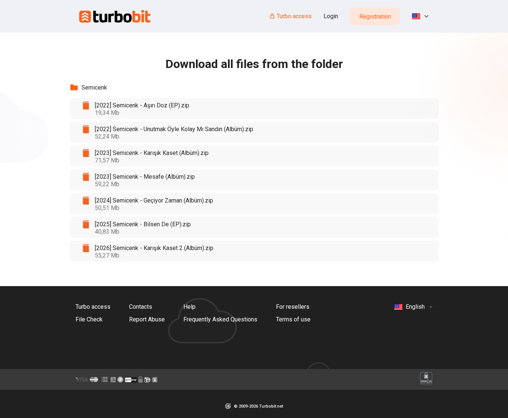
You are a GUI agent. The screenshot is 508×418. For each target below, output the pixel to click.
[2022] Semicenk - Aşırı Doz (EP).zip (142, 105)
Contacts (140, 306)
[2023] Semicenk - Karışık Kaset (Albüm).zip (152, 152)
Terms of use (293, 319)
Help (189, 306)
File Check (89, 319)
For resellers (292, 306)
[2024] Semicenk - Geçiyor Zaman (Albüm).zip (154, 200)
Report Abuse (147, 319)
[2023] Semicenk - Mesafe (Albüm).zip (145, 176)
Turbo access (294, 16)
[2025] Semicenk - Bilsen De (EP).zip (143, 224)
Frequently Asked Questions (220, 319)
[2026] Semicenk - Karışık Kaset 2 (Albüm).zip (154, 248)
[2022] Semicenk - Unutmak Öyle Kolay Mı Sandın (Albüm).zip (174, 129)
